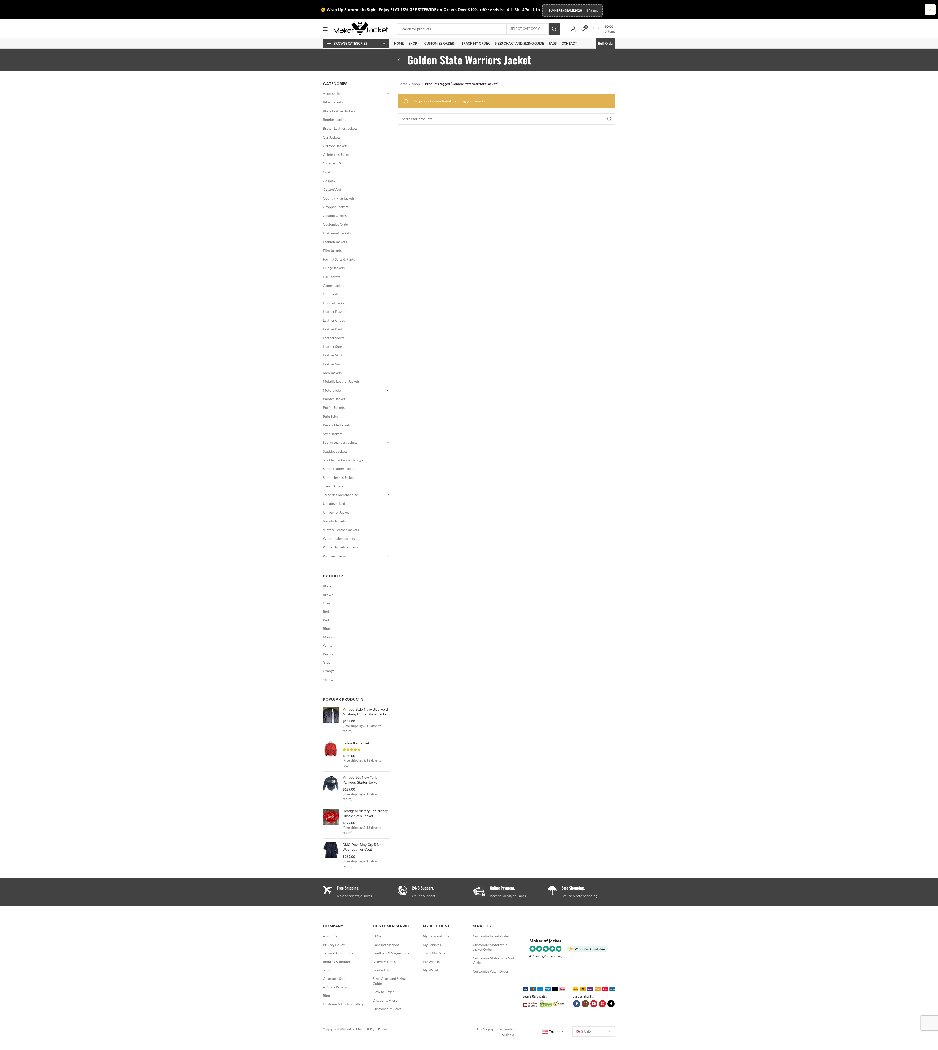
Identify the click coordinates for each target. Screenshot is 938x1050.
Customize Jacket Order (491, 936)
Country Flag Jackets (339, 198)
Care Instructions (386, 945)
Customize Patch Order (491, 971)
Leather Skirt (332, 355)
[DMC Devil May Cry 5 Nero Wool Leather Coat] (331, 855)
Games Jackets (334, 285)
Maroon (329, 637)
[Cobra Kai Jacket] (331, 754)
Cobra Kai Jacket (356, 743)
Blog (326, 995)
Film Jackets (332, 250)
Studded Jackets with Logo (343, 460)
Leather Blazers (334, 311)
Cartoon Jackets (335, 146)
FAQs (377, 936)
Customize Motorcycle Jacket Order (490, 947)
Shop (416, 84)
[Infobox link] (431, 892)
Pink (326, 620)
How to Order (383, 992)
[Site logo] (361, 28)
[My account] (573, 29)
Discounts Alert (385, 1000)
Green (327, 603)
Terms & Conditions (338, 953)
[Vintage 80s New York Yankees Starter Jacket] (331, 788)
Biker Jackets (333, 102)
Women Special (335, 556)
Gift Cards (331, 294)
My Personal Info (436, 936)
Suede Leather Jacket (339, 469)
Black (327, 586)
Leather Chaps (334, 320)
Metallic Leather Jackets (341, 381)
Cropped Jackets (335, 207)
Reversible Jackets (337, 425)
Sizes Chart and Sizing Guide (389, 981)
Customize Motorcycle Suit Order (493, 960)
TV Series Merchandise (340, 495)
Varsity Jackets (334, 521)
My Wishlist (432, 962)
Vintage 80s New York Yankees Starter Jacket (360, 779)
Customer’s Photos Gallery (343, 1004)
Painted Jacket (334, 399)
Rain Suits (330, 416)
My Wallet (430, 970)
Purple (328, 654)
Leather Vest (332, 364)
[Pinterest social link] (602, 1003)
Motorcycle (332, 390)
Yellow (328, 679)
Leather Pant (332, 329)
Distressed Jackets (337, 233)
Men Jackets (332, 373)
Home (402, 84)
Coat (326, 172)
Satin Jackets (332, 434)
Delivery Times (384, 962)
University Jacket (336, 512)
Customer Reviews (387, 1009)
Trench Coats (333, 486)
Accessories (332, 93)
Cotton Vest (332, 189)
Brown (328, 595)
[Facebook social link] (576, 1003)
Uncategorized (334, 503)
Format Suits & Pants (339, 259)
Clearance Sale (334, 163)
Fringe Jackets (334, 268)
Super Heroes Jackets (339, 477)
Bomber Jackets (335, 119)
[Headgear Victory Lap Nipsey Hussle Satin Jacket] (331, 822)
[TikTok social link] (611, 1003)
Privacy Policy (334, 945)
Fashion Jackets (335, 242)
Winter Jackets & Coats (340, 547)
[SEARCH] (554, 29)
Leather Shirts (333, 338)
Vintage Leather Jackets (341, 530)
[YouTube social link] (593, 1003)
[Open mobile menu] (325, 29)
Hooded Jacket (334, 303)
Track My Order (435, 953)
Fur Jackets (331, 277)
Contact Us (381, 970)
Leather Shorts (334, 346)
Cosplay (329, 181)
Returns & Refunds (337, 962)
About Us (330, 936)
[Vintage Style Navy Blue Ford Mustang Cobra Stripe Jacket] (331, 720)
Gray (326, 662)
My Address (432, 945)
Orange (328, 671)
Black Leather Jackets (339, 111)
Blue (326, 628)
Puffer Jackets (334, 407)
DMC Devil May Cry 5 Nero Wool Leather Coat (364, 847)
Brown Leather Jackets (340, 128)
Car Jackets (331, 137)
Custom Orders (335, 216)
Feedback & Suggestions (391, 953)
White (327, 645)
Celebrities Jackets (337, 154)
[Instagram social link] (585, 1003)
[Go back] (401, 60)
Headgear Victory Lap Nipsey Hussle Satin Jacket (365, 813)
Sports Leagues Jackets (340, 442)
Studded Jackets (335, 451)
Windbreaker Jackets (339, 538)
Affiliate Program (336, 987)
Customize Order (336, 224)
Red (326, 611)
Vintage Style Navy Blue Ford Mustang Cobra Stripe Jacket (365, 712)
